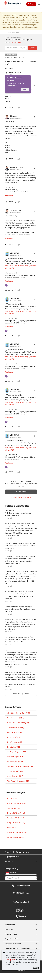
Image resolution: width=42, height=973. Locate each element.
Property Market (15, 771)
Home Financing (14, 742)
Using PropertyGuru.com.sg (18, 781)
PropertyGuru (10, 925)
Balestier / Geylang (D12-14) (16, 803)
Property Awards (21, 893)
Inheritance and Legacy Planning (20, 766)
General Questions (15, 727)
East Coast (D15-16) (13, 808)
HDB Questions (15, 732)
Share (18, 73)
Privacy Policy (11, 960)
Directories (9, 929)
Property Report (21, 910)
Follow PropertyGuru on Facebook (13, 852)
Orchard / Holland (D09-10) (16, 837)
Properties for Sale (11, 934)
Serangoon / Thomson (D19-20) (17, 832)
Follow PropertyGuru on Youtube (20, 852)
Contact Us (9, 861)
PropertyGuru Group (12, 857)
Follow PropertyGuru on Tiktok (28, 852)
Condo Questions (15, 718)
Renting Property (11, 54)
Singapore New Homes (13, 944)
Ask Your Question (21, 492)
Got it (25, 89)
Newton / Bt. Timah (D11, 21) (16, 813)
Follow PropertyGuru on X (26, 852)
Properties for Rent (11, 939)
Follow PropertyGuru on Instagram (16, 852)
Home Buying (14, 737)
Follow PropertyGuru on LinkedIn (23, 852)
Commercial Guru (21, 885)
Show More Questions (21, 694)
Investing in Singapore (16, 752)
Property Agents (15, 761)
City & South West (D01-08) (16, 818)
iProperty (21, 916)
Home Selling (13, 747)
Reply (18, 107)
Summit (21, 902)
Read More (9, 195)
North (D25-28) (12, 798)
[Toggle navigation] (39, 4)
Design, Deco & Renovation (18, 723)
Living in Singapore (15, 757)
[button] (35, 857)
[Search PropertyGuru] (36, 878)
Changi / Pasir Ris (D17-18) (16, 823)
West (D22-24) (11, 827)
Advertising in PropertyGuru (18, 713)
